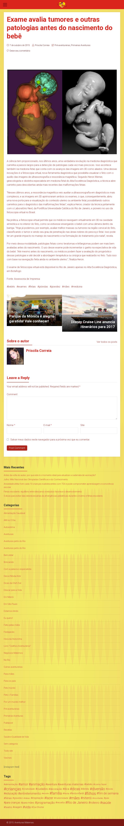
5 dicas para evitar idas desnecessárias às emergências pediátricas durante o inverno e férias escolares (53, 496)
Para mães (9, 674)
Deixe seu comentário (20, 51)
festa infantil (77, 793)
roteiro (94, 802)
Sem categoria (11, 744)
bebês (11, 286)
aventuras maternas (71, 784)
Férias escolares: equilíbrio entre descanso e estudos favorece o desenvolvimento (43, 491)
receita (61, 802)
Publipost (8, 723)
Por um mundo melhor (15, 702)
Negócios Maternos (13, 653)
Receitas (8, 730)
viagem (18, 807)
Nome (11, 425)
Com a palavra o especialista (17, 569)
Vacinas (8, 758)
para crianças (12, 802)
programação (46, 802)
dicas (76, 789)
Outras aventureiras (13, 667)
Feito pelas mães (12, 625)
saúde (106, 802)
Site (82, 425)
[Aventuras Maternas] (62, 5)
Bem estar (8, 555)
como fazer (101, 784)
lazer (49, 798)
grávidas (43, 286)
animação (38, 784)
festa (66, 793)
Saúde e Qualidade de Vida (16, 737)
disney (85, 788)
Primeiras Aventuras (80, 45)
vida (28, 807)
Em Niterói (9, 597)
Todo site (8, 751)
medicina (77, 286)
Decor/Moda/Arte (12, 576)
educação (11, 793)
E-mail (48, 425)
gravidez (55, 286)
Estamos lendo (11, 611)
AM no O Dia (9, 520)
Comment (12, 394)
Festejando (9, 632)
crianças (13, 789)
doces (110, 789)
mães (66, 286)
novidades (98, 798)
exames (22, 286)
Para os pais (10, 681)
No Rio (7, 660)
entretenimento (30, 793)
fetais (33, 286)
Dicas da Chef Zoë (12, 583)
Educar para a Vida (13, 590)
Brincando (9, 562)
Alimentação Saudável (14, 513)
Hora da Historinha (13, 639)
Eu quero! (8, 618)
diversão (98, 789)
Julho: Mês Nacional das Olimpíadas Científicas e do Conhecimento (36, 479)
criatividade (29, 789)
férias (8, 798)
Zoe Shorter (38, 807)
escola (46, 793)
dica (66, 788)
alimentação (11, 784)
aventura (52, 784)
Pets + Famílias (11, 695)
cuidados (42, 788)
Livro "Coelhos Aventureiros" (17, 646)
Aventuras (8, 534)
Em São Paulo (10, 604)
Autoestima (9, 527)
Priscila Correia (42, 45)
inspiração (38, 798)
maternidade (61, 798)
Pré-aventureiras (62, 45)
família (57, 793)
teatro (8, 807)
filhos (91, 793)
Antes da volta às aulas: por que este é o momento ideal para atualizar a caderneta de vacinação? (50, 475)
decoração (56, 788)
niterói (87, 798)
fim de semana (108, 793)
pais (107, 798)
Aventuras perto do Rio (15, 541)
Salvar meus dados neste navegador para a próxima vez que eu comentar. (50, 439)
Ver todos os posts (107, 341)
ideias (27, 798)
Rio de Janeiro (77, 802)
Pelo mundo (9, 688)
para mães (28, 802)
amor (24, 784)
